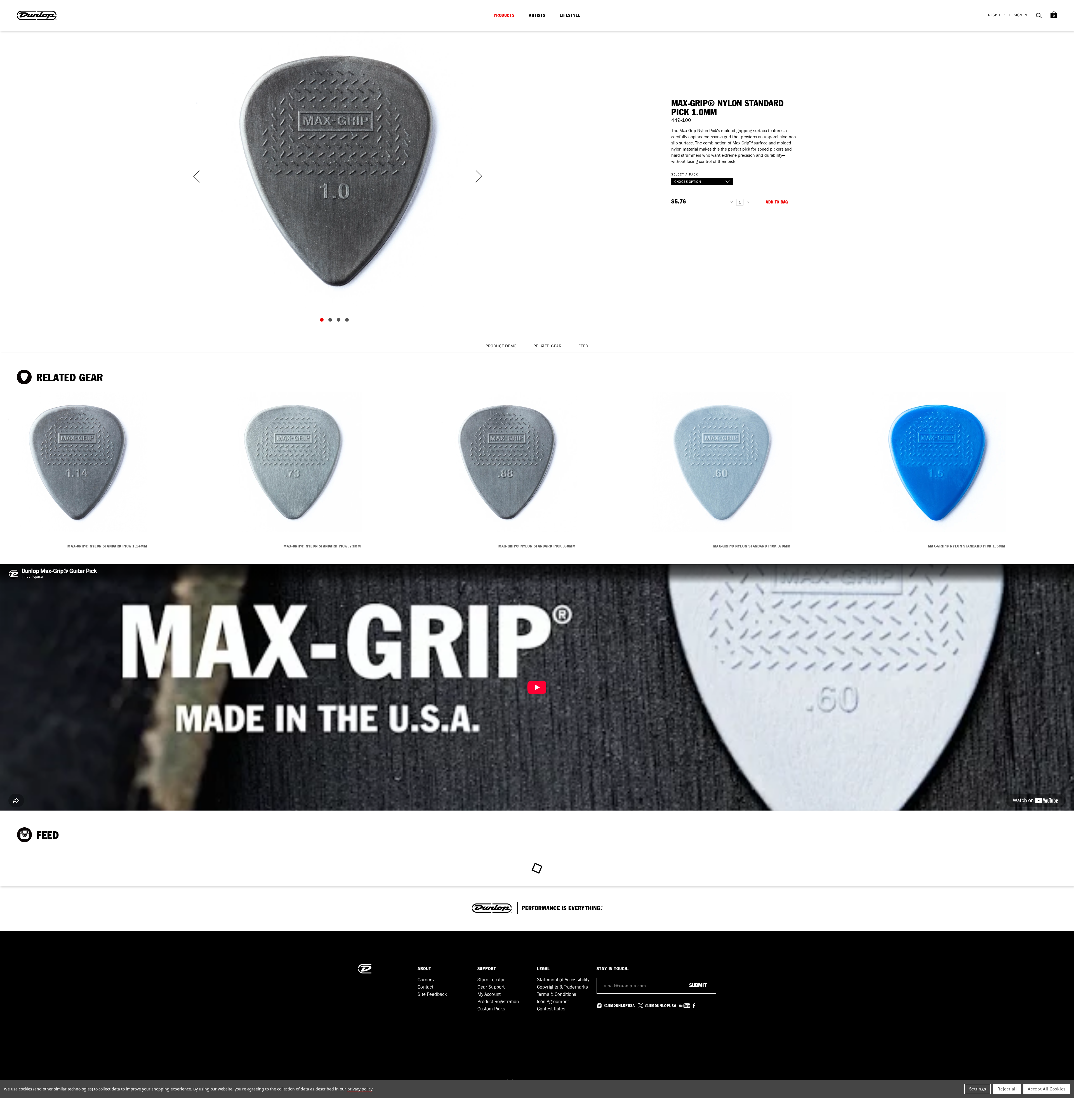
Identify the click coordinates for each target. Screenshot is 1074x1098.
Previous (196, 176)
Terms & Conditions (556, 994)
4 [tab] (348, 321)
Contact (425, 987)
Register (996, 15)
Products (504, 15)
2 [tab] (331, 321)
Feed (583, 346)
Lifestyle (570, 15)
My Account (489, 994)
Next (475, 176)
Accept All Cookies (1047, 1089)
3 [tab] (340, 321)
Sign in (1020, 15)
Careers (426, 980)
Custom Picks (491, 1009)
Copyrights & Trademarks (562, 987)
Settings (977, 1089)
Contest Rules (551, 1009)
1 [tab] (323, 321)
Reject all (1007, 1089)
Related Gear (547, 346)
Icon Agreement (553, 1002)
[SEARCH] (1038, 16)
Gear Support (491, 987)
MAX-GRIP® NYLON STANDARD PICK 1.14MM (107, 546)
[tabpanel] (335, 171)
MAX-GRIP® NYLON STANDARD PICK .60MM (752, 546)
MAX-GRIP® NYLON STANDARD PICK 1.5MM (966, 546)
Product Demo (501, 346)
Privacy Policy (359, 1089)
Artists (537, 15)
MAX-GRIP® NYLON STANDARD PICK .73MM (322, 546)
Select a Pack (684, 174)
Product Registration (498, 1002)
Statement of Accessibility (563, 980)
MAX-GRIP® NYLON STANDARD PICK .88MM (537, 546)
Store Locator (491, 980)
